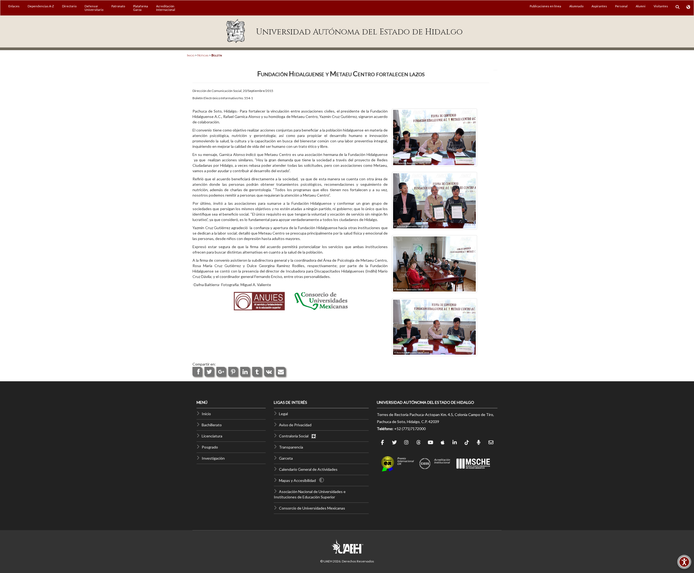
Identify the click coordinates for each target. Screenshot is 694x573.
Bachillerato (212, 424)
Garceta (286, 458)
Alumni (640, 6)
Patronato (118, 6)
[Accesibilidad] (684, 562)
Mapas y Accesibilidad (297, 480)
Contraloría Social (295, 436)
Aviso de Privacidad (295, 424)
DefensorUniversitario (94, 7)
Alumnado (576, 6)
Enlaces (14, 6)
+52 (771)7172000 (410, 428)
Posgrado (210, 447)
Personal (621, 6)
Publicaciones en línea (545, 6)
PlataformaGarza (140, 7)
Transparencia (291, 447)
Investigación (213, 458)
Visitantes (661, 6)
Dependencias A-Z (41, 6)
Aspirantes (599, 6)
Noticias (202, 55)
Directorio (69, 6)
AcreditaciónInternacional (165, 7)
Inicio (190, 55)
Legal (283, 413)
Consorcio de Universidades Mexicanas (312, 508)
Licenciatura (212, 436)
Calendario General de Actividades (308, 469)
